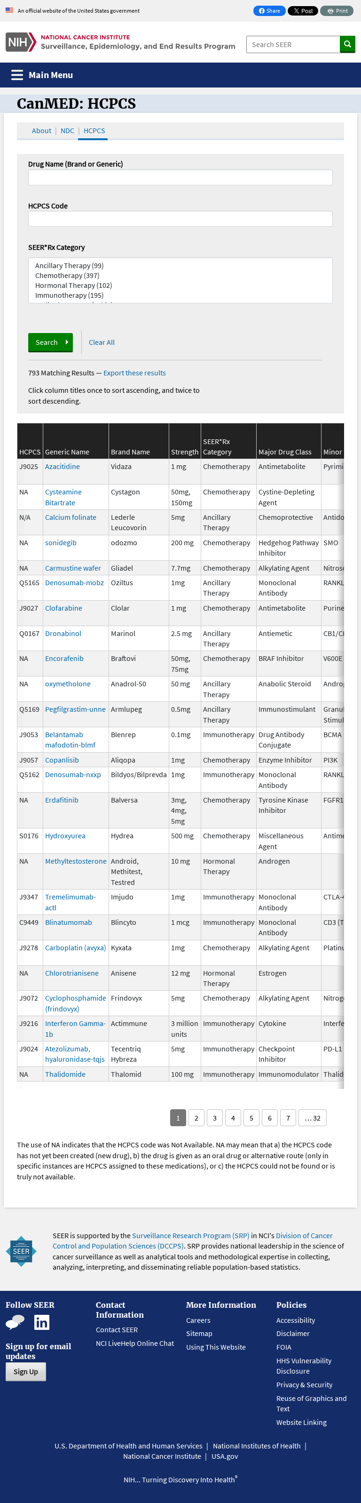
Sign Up (26, 1371)
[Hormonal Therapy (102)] (180, 285)
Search (47, 342)
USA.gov (225, 1456)
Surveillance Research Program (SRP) (191, 1235)
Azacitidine (62, 466)
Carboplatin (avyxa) (75, 947)
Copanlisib (62, 759)
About (41, 130)
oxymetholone (68, 683)
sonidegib (61, 542)
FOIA (283, 1347)
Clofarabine (63, 607)
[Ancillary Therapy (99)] (180, 265)
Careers (198, 1320)
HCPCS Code (48, 205)
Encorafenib (64, 658)
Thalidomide (65, 1074)
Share (272, 11)
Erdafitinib (61, 799)
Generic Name (67, 451)
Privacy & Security (304, 1384)
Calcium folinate (70, 517)
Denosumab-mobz (74, 582)
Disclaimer (293, 1333)
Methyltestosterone (76, 861)
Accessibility (295, 1320)
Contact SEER (117, 1329)
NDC (67, 130)
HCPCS (94, 130)
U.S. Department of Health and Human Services (129, 1445)
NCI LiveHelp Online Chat (135, 1343)
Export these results (134, 372)
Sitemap (199, 1333)
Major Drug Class (285, 451)
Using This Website (216, 1347)
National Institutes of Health (257, 1445)
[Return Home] (120, 42)
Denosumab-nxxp (73, 774)
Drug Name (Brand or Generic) (75, 163)
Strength (185, 451)
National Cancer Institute (162, 1456)
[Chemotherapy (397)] (180, 275)
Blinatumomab (68, 922)
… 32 (313, 1117)
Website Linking (301, 1422)
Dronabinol (63, 633)
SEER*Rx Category (56, 247)
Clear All (102, 342)
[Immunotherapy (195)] (180, 295)
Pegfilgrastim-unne (75, 709)
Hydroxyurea (65, 835)
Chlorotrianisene (72, 973)
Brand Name (130, 451)
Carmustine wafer (73, 568)
